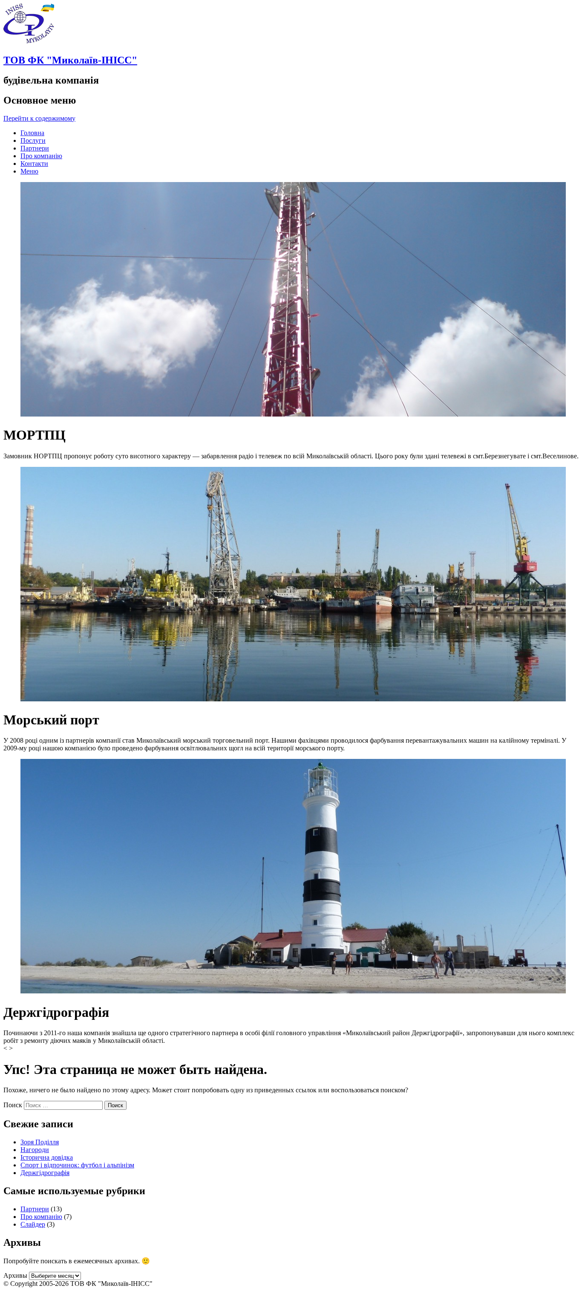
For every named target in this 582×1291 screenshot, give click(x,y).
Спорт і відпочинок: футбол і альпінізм (77, 1165)
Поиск (12, 1105)
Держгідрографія (44, 1172)
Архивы (15, 1275)
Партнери (34, 148)
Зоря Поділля (39, 1142)
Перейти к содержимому (39, 118)
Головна (32, 132)
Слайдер (32, 1224)
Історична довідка (46, 1157)
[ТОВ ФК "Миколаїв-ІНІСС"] (29, 42)
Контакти (34, 163)
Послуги (33, 140)
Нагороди (34, 1149)
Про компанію (41, 155)
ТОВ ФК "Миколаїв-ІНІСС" (70, 60)
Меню (29, 171)
